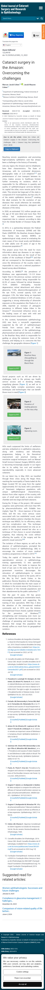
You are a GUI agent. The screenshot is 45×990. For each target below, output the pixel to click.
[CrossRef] (14, 720)
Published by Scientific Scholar (11, 940)
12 (39, 613)
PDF (37, 36)
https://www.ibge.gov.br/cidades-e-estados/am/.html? (24, 649)
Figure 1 (34, 343)
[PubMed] (22, 720)
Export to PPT (14, 368)
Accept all (22, 984)
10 (35, 553)
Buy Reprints (17, 35)
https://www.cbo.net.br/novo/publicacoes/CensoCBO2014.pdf (23, 846)
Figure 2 (23, 384)
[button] (41, 8)
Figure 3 (22, 392)
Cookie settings (22, 972)
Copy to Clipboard (11, 149)
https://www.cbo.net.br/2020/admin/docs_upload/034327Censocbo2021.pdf (24, 667)
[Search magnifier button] (42, 18)
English (8, 45)
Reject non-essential (22, 978)
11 (38, 591)
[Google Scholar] (16, 655)
